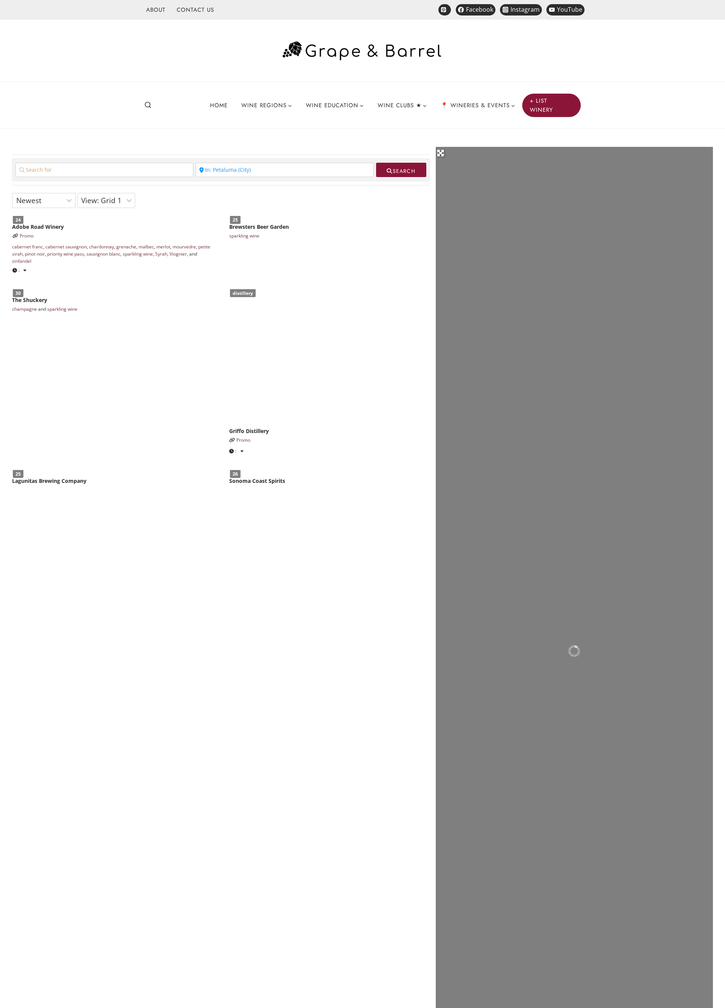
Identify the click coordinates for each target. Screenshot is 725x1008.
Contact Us (195, 10)
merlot (163, 247)
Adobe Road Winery (38, 226)
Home (219, 105)
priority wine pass (65, 254)
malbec (146, 247)
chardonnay (101, 247)
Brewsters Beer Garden (259, 226)
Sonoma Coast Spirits (257, 480)
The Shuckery (29, 300)
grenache (126, 247)
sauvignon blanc (103, 254)
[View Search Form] (148, 105)
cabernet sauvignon (66, 247)
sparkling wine (138, 254)
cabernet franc (27, 247)
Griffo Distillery (249, 431)
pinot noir (35, 254)
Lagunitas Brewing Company (49, 480)
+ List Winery (541, 105)
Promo (27, 236)
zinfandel (21, 261)
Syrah (161, 254)
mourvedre (184, 247)
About (155, 10)
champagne (24, 309)
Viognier (178, 254)
